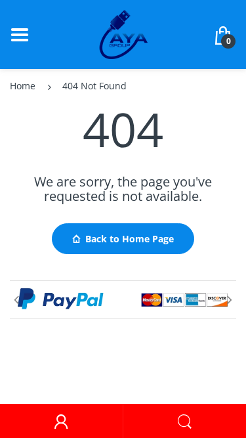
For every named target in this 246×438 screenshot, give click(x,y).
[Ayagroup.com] (123, 33)
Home (22, 85)
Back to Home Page (129, 238)
